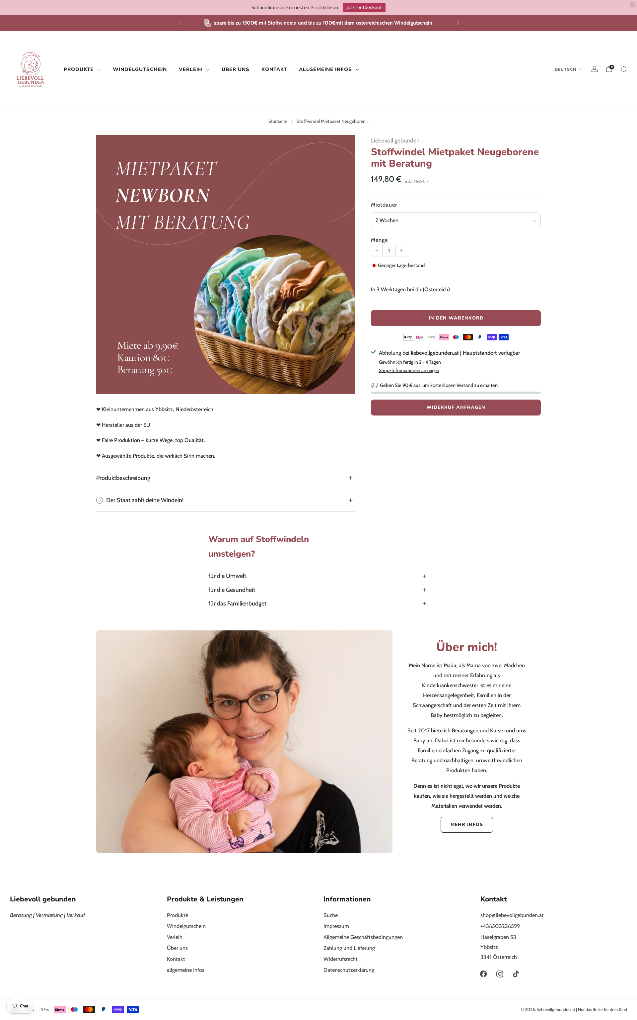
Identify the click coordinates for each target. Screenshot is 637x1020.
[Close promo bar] (632, 4)
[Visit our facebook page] (483, 974)
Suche (330, 915)
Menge (379, 239)
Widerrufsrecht (340, 959)
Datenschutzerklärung (348, 970)
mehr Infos (467, 824)
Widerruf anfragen (455, 407)
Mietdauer (384, 204)
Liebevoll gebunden (395, 140)
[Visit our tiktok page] (516, 974)
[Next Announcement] (458, 23)
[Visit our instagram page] (500, 974)
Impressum (336, 926)
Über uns (235, 69)
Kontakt (274, 69)
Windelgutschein (140, 69)
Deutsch (565, 69)
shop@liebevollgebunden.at (512, 915)
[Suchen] (623, 69)
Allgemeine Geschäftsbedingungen (363, 937)
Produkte (79, 69)
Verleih (190, 69)
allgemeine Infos (325, 69)
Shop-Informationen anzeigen (409, 370)
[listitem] (318, 23)
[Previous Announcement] (179, 23)
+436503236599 (500, 926)
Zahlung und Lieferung (349, 948)
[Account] (594, 69)
